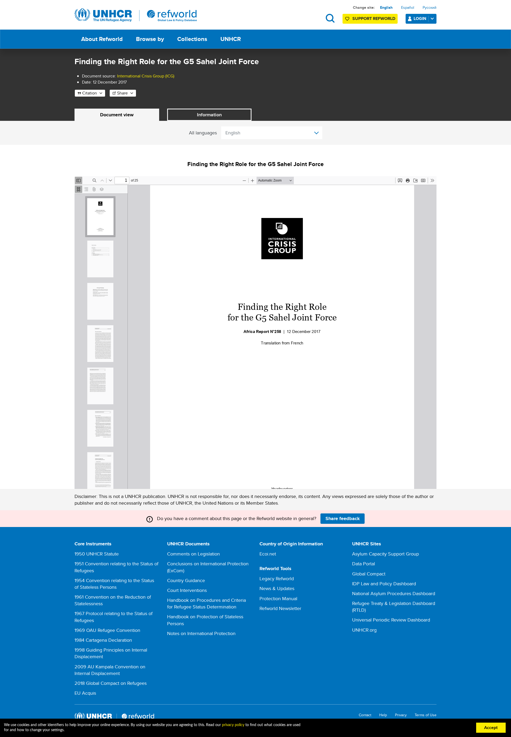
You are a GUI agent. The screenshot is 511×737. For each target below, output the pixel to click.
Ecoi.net (267, 553)
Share (122, 93)
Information (209, 114)
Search (330, 18)
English (386, 7)
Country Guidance (186, 580)
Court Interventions (187, 590)
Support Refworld (373, 18)
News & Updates (276, 588)
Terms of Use (425, 715)
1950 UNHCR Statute (97, 553)
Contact (365, 715)
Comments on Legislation (193, 553)
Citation (89, 93)
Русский (429, 7)
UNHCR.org (364, 630)
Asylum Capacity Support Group (385, 553)
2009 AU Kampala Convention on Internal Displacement (110, 670)
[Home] (136, 15)
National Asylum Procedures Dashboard (393, 593)
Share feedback (342, 518)
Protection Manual (278, 598)
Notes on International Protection (201, 633)
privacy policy (233, 725)
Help (383, 715)
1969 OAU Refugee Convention (107, 630)
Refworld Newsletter (280, 608)
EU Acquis (85, 693)
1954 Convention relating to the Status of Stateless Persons (114, 583)
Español (407, 7)
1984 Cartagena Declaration (103, 640)
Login (420, 18)
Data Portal (363, 563)
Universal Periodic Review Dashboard (391, 619)
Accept (491, 728)
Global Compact (368, 573)
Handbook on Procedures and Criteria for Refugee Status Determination (206, 603)
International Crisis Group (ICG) (145, 76)
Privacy (401, 715)
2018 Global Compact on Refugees (111, 683)
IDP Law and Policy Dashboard (384, 583)
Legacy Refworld (276, 578)
